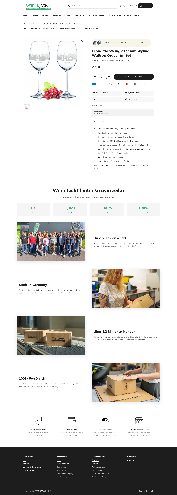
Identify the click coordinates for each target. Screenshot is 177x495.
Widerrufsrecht (63, 464)
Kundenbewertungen (99, 477)
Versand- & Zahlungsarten (33, 467)
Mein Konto (130, 6)
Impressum (61, 467)
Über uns (95, 460)
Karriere (95, 464)
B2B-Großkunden (98, 470)
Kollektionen (36, 23)
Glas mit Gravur (48, 29)
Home (25, 29)
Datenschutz (62, 470)
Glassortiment (35, 29)
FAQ (24, 460)
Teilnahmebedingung (65, 474)
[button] (145, 5)
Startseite (26, 23)
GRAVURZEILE (45, 491)
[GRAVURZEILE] (38, 6)
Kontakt (26, 464)
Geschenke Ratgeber (31, 470)
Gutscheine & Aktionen (100, 474)
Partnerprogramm (98, 467)
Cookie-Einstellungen (65, 477)
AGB (59, 460)
